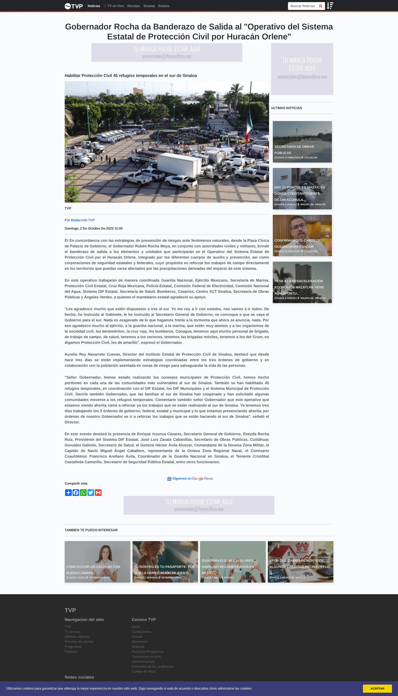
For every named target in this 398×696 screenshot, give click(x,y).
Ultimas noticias (77, 636)
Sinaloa (149, 6)
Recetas (133, 6)
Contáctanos (141, 631)
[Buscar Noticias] (321, 6)
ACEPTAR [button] (377, 688)
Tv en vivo (72, 631)
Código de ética (143, 671)
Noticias (94, 6)
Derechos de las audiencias (153, 666)
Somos (137, 636)
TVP (68, 626)
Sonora (163, 6)
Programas (73, 646)
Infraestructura (143, 661)
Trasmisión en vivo (146, 656)
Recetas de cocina (79, 641)
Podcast (71, 651)
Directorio (139, 641)
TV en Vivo (115, 6)
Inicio (136, 626)
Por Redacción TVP (80, 220)
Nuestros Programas (148, 651)
